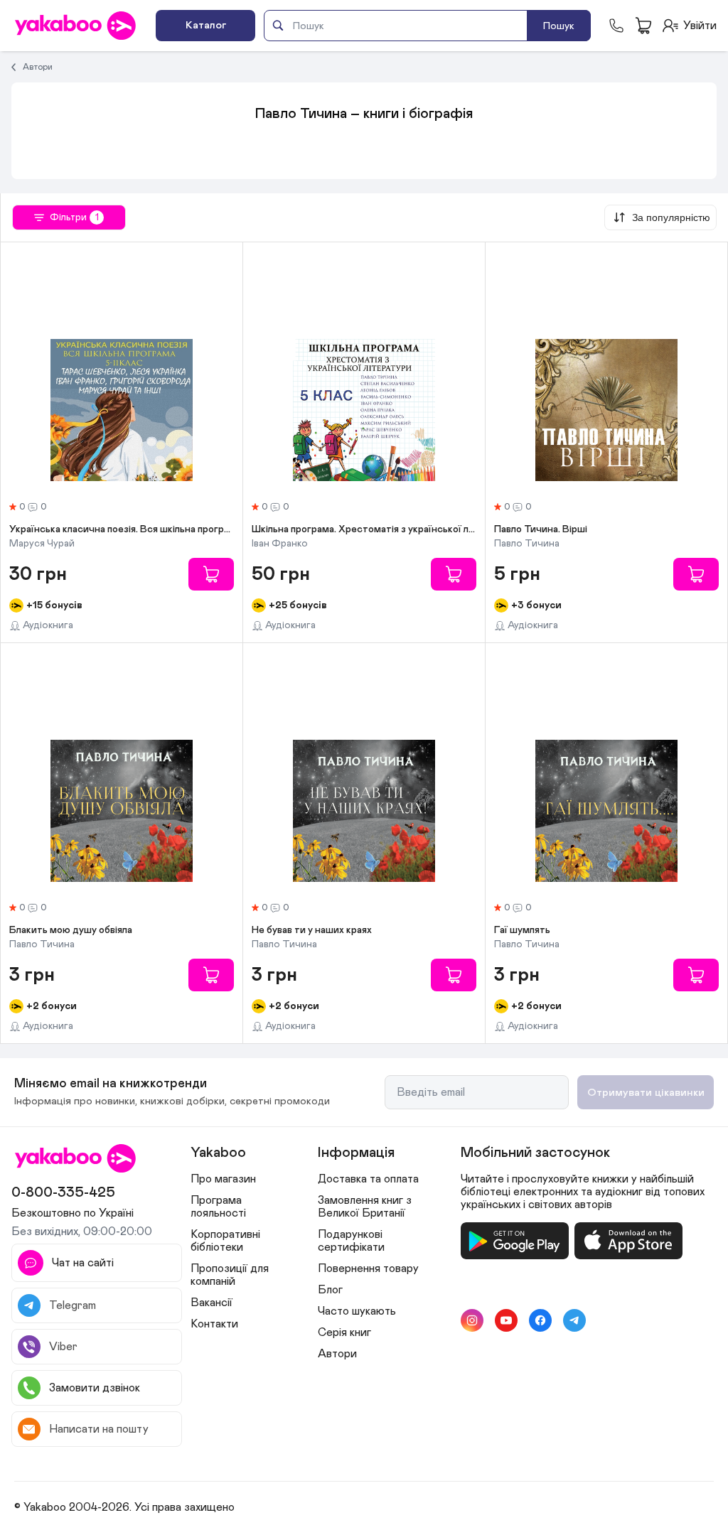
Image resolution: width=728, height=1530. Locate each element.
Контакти (214, 1324)
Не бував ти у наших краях (312, 930)
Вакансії (211, 1302)
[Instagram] (472, 1320)
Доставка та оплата (368, 1179)
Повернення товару (368, 1268)
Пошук (558, 26)
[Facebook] (540, 1320)
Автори (38, 67)
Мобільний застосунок (535, 1153)
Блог (330, 1289)
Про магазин (223, 1179)
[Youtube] (506, 1320)
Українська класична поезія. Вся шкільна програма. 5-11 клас (121, 529)
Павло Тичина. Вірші (540, 529)
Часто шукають (357, 1311)
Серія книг (344, 1332)
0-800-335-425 (63, 1192)
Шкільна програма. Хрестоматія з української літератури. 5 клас (364, 529)
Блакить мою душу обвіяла (70, 930)
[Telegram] (574, 1320)
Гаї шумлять (522, 930)
